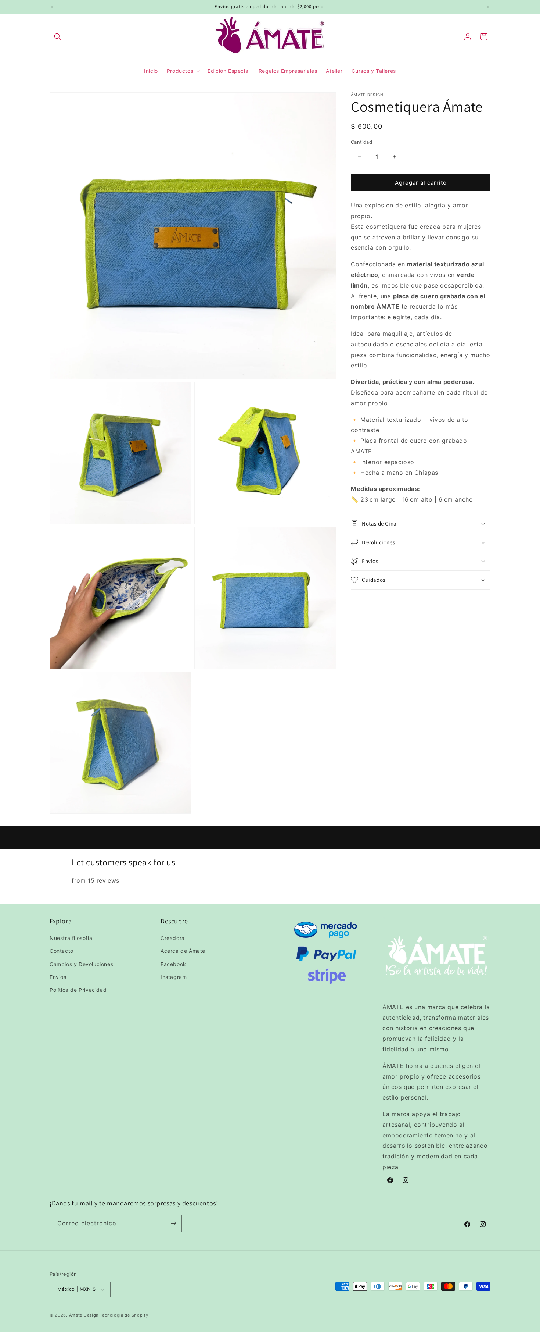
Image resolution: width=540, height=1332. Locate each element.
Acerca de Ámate (183, 951)
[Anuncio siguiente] (488, 7)
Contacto (61, 951)
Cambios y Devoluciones (81, 964)
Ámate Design (83, 1315)
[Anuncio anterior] (52, 7)
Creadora (173, 938)
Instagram (174, 977)
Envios (58, 977)
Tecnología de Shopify (124, 1315)
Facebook (173, 964)
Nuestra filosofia (71, 938)
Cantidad (361, 142)
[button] (58, 37)
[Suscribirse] (173, 1223)
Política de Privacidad (78, 990)
